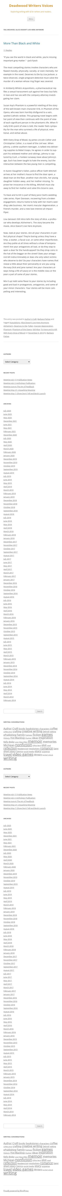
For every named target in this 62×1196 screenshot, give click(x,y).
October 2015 (9, 631)
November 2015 (10, 628)
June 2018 (7, 521)
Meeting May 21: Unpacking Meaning (19, 390)
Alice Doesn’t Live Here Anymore (35, 322)
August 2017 (8, 555)
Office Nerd (37, 745)
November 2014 (10, 669)
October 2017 (9, 548)
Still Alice (36, 329)
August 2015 (8, 638)
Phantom (7, 329)
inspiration (46, 738)
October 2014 (9, 672)
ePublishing (9, 734)
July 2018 (7, 517)
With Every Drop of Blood (14, 333)
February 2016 (9, 617)
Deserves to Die (20, 326)
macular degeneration (43, 326)
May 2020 (7, 441)
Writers (38, 754)
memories (50, 741)
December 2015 (10, 624)
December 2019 (10, 459)
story (38, 751)
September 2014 (10, 676)
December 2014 (10, 665)
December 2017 (10, 541)
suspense (46, 751)
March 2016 (8, 614)
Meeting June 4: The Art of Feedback (18, 386)
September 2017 (10, 552)
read (49, 745)
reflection (10, 748)
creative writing (32, 731)
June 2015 (7, 645)
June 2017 (7, 562)
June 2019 (7, 479)
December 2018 (10, 500)
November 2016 (10, 586)
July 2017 (7, 559)
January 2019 (8, 497)
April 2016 (7, 610)
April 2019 (7, 486)
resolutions (34, 748)
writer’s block (48, 755)
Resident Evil (22, 748)
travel (7, 754)
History (6, 738)
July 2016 (7, 600)
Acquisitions (15, 322)
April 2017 (7, 569)
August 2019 (8, 472)
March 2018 (8, 531)
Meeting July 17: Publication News (17, 379)
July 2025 (7, 410)
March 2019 (8, 490)
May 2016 (7, 607)
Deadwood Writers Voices (31, 5)
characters (44, 728)
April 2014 (7, 693)
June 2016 (7, 603)
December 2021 (10, 421)
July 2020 (7, 438)
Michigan (9, 745)
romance (46, 748)
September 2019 (10, 469)
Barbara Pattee (43, 319)
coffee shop (7, 732)
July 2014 (7, 683)
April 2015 (7, 652)
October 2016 (9, 590)
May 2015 (7, 648)
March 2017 (8, 572)
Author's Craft (31, 319)
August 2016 (8, 597)
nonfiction (23, 744)
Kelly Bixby (8, 741)
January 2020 (8, 455)
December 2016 (10, 583)
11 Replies (7, 50)
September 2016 (10, 593)
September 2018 (10, 510)
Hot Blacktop (17, 737)
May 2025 (7, 417)
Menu (31, 19)
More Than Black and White (21, 43)
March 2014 (8, 697)
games (47, 734)
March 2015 (8, 655)
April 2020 (7, 445)
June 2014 (7, 686)
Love (17, 742)
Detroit (46, 731)
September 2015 (10, 634)
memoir (35, 741)
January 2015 (8, 662)
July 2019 (7, 476)
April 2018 (7, 528)
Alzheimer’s (8, 326)
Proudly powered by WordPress (16, 1191)
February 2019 (9, 493)
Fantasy (28, 735)
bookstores (32, 728)
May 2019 (7, 483)
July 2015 (7, 641)
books (22, 728)
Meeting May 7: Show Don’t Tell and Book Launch (24, 393)
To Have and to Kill (49, 329)
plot (44, 745)
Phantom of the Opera (22, 329)
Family (21, 734)
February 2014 (9, 700)
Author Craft (10, 728)
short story (9, 751)
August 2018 (8, 514)
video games (22, 754)
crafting (17, 731)
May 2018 (7, 524)
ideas (35, 737)
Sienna (19, 751)
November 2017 (10, 545)
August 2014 (8, 679)
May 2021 (7, 428)
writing (10, 758)
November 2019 (10, 462)
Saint (55, 748)
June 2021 (7, 424)
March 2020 (8, 448)
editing (53, 731)
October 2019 (9, 466)
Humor (28, 738)
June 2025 (7, 414)
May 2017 (7, 566)
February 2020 (9, 452)
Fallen (30, 326)
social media (29, 751)
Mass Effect (23, 742)
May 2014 (7, 690)
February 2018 (9, 535)
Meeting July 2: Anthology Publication (19, 383)
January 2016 (8, 621)
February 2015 (9, 659)
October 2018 (9, 507)
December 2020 (10, 435)
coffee (54, 728)
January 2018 (8, 538)
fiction (37, 735)
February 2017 (9, 576)
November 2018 (10, 503)
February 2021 (9, 431)
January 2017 (8, 579)
